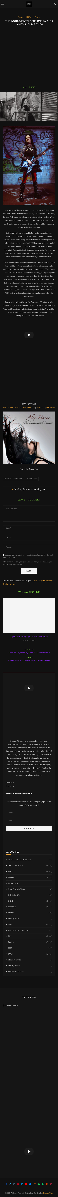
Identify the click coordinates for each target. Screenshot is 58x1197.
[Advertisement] (29, 56)
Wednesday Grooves (30, 972)
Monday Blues (30, 919)
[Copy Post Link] (38, 489)
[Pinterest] (18, 1183)
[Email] (30, 1183)
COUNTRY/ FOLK (30, 866)
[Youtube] (26, 1183)
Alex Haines (32, 479)
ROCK (30, 954)
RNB (30, 948)
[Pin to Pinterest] (24, 489)
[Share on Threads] (41, 489)
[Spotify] (39, 1183)
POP (30, 936)
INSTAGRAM (20, 408)
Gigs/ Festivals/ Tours (30, 889)
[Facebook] (6, 1183)
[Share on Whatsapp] (32, 489)
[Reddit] (47, 1183)
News (30, 924)
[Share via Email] (44, 489)
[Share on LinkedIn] (26, 489)
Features (30, 877)
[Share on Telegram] (35, 489)
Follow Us (10, 786)
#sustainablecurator (13, 479)
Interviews (30, 907)
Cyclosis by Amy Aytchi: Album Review (29, 636)
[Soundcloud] (34, 1183)
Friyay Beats (30, 883)
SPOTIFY (31, 408)
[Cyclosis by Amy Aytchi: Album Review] (29, 615)
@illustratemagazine (10, 1005)
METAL (30, 913)
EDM (30, 872)
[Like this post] (15, 489)
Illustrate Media (48, 1193)
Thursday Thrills (30, 960)
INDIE (30, 901)
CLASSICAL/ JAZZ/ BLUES (30, 860)
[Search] (55, 4)
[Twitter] (10, 1183)
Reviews (30, 942)
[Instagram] (14, 1183)
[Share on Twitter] (21, 489)
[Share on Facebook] (18, 489)
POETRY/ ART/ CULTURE (30, 930)
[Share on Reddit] (29, 489)
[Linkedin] (22, 1183)
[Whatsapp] (43, 1183)
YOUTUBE (50, 408)
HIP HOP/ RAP (30, 895)
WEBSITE (40, 408)
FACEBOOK (8, 408)
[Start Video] (29, 335)
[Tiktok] (51, 1183)
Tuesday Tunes (30, 966)
